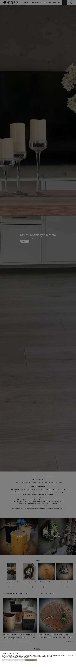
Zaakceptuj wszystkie (31, 660)
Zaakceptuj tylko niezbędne (9, 660)
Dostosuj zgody (20, 660)
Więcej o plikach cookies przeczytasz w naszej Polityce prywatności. (15, 657)
